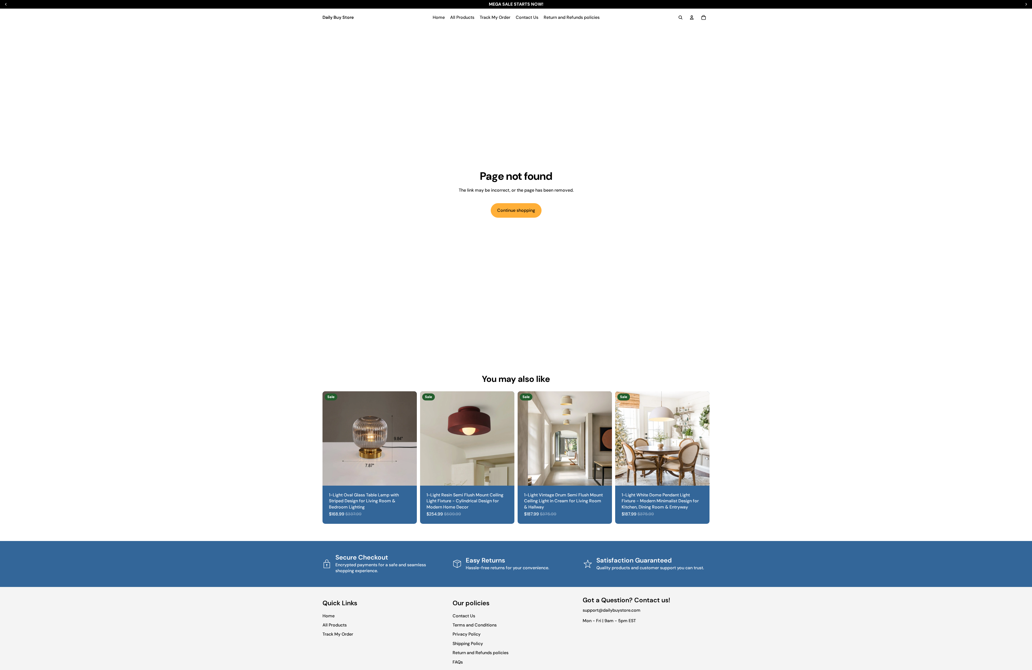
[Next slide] (409, 439)
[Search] (680, 17)
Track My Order (337, 634)
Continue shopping (516, 210)
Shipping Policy (468, 643)
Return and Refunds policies (480, 652)
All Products (334, 625)
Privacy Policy (467, 634)
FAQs (458, 662)
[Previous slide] (330, 439)
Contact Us (464, 616)
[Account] (692, 17)
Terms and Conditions (475, 625)
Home (328, 616)
